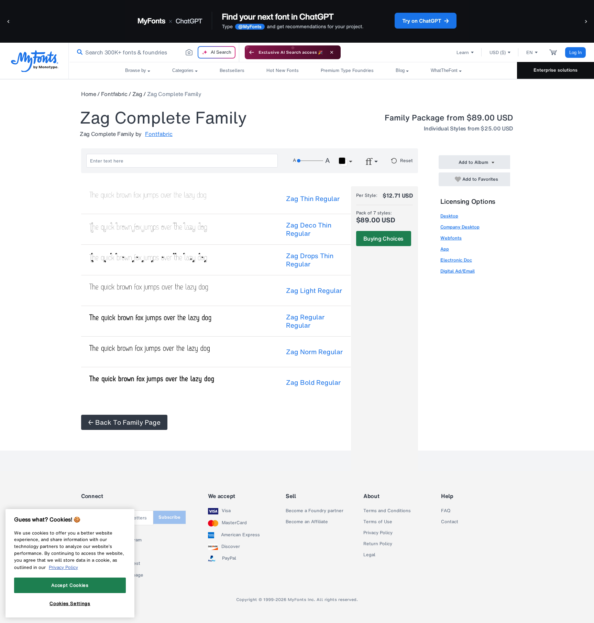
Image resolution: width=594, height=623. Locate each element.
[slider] (310, 160)
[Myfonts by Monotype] (34, 61)
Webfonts (451, 238)
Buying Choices (383, 238)
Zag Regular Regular (305, 321)
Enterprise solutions (556, 70)
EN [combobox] (529, 52)
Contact (449, 522)
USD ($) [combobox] (498, 52)
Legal (369, 555)
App (444, 249)
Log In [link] (575, 52)
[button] (8, 21)
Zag (137, 94)
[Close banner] (332, 52)
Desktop (449, 216)
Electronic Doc (456, 260)
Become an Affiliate (307, 522)
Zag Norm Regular (314, 352)
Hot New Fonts (282, 70)
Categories (183, 70)
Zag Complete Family (174, 94)
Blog (400, 70)
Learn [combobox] (462, 52)
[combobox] (154, 52)
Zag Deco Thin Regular (308, 229)
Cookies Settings (70, 603)
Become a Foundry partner (314, 511)
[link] (78, 52)
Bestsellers (232, 70)
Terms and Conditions (387, 511)
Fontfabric (114, 94)
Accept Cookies (69, 585)
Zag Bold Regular (313, 382)
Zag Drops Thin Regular (309, 260)
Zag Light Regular (314, 290)
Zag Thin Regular (313, 198)
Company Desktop (460, 227)
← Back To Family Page (124, 422)
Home (88, 94)
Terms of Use (377, 522)
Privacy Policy (378, 533)
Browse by (135, 70)
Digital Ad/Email (457, 271)
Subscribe (169, 517)
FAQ (445, 511)
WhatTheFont (444, 70)
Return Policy (377, 544)
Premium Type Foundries (347, 70)
